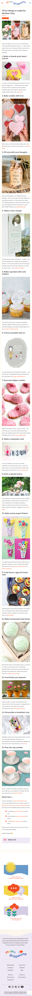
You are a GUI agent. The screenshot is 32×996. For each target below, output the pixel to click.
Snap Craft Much (23, 470)
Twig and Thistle (19, 268)
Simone (3, 15)
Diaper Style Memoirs (19, 376)
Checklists (22, 967)
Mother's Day (5, 18)
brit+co (24, 743)
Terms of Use (10, 977)
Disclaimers (10, 980)
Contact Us (22, 974)
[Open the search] (30, 3)
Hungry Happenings (19, 435)
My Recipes (10, 615)
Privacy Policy (22, 977)
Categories (10, 970)
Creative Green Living (13, 673)
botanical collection (21, 816)
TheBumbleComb (20, 207)
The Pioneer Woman (19, 708)
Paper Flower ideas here (18, 566)
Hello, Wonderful (6, 568)
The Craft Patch (18, 793)
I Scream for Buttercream (11, 329)
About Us (10, 974)
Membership (10, 965)
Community (22, 965)
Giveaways (10, 967)
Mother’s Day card (16, 821)
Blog (22, 970)
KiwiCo (20, 92)
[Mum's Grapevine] (16, 3)
